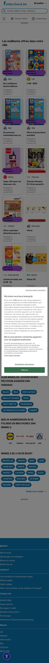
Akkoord (24, 370)
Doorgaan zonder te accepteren (36, 290)
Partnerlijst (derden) (12, 356)
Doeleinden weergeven (24, 364)
